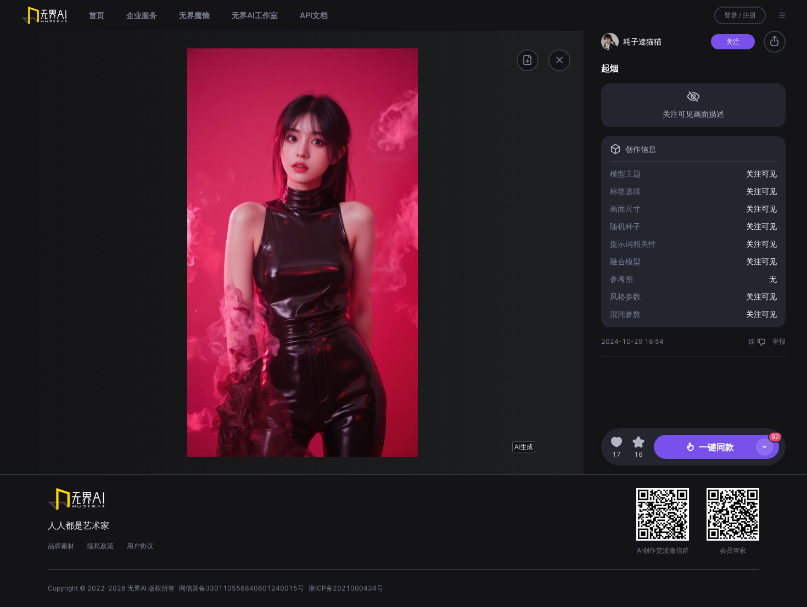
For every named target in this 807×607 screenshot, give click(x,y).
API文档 (314, 15)
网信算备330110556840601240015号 (241, 588)
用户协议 (140, 546)
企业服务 (141, 15)
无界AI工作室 (255, 15)
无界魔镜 (194, 15)
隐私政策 (100, 546)
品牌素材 (61, 546)
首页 (96, 15)
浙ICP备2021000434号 (346, 588)
